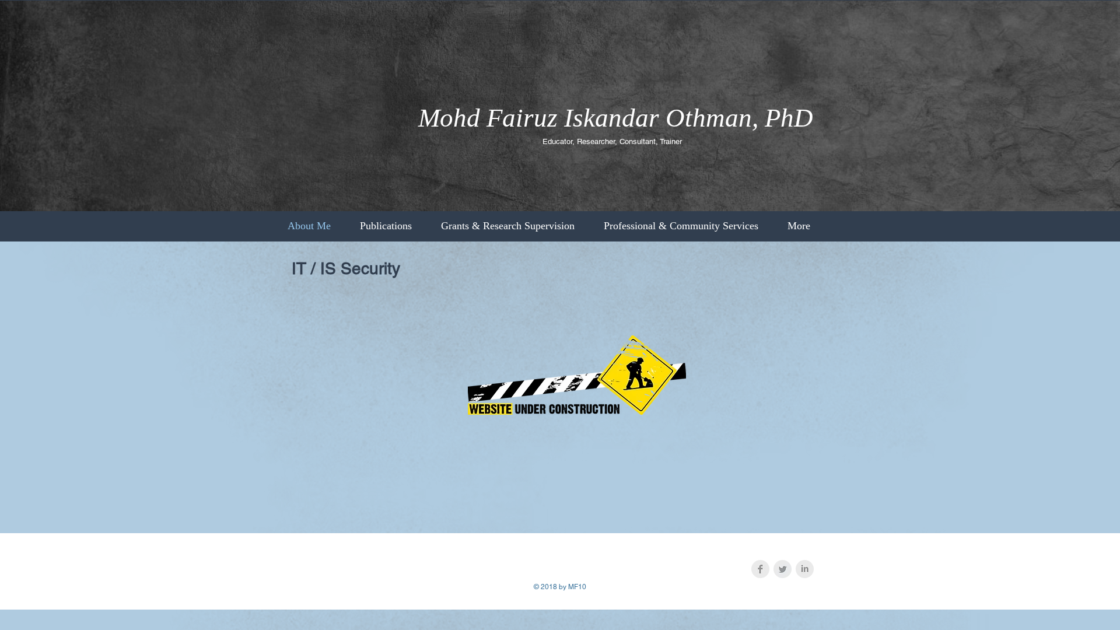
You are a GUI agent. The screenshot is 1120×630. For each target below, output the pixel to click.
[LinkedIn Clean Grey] (805, 569)
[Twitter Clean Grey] (783, 569)
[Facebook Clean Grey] (760, 569)
